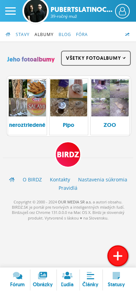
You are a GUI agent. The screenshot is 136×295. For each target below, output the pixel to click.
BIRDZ (68, 154)
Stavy (23, 34)
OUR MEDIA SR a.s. (75, 201)
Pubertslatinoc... (81, 12)
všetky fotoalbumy (94, 58)
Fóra (82, 34)
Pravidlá (68, 188)
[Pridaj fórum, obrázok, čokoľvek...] (117, 255)
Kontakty (60, 179)
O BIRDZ (32, 179)
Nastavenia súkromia (102, 179)
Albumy (44, 34)
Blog (65, 34)
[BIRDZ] (12, 179)
